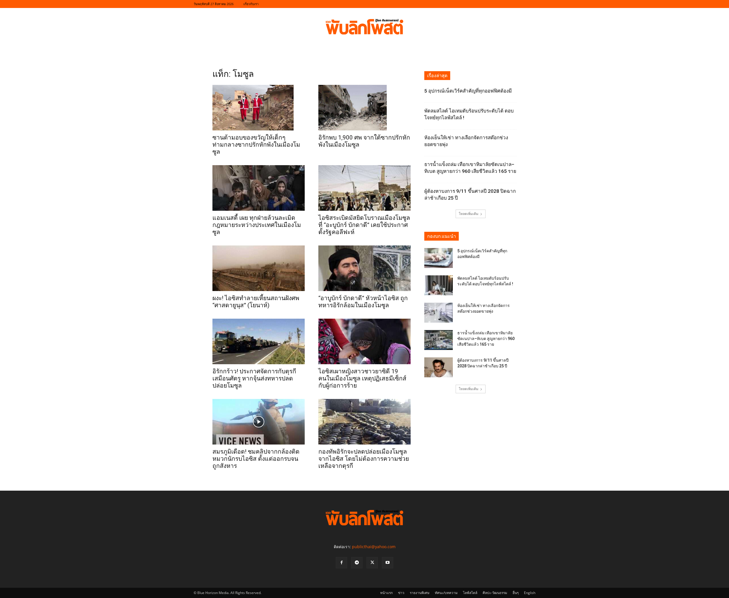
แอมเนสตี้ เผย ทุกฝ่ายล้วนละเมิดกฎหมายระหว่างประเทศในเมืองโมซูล (256, 224)
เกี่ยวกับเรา (251, 4)
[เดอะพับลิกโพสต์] (364, 27)
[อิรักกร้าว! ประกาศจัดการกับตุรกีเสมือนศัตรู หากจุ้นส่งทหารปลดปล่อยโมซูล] (258, 341)
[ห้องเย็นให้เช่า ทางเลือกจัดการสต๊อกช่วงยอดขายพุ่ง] (438, 313)
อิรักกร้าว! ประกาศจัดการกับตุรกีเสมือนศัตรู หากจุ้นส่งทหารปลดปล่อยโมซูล (254, 378)
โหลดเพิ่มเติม (468, 213)
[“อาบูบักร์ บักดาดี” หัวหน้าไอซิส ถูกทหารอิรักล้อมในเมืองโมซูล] (364, 268)
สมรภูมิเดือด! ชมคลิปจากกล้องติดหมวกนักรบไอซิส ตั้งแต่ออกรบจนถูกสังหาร (256, 458)
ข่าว (401, 592)
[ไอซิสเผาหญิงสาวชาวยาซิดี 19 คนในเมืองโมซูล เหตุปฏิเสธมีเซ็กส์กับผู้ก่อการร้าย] (364, 341)
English (529, 592)
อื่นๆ (516, 592)
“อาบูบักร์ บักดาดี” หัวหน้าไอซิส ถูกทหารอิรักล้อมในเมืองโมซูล (363, 302)
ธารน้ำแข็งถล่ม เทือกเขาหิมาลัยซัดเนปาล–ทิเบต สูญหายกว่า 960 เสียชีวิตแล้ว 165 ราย (486, 339)
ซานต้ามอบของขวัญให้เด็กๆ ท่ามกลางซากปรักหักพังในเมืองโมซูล (256, 144)
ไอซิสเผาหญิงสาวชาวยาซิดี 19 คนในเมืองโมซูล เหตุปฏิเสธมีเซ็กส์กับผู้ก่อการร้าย (362, 378)
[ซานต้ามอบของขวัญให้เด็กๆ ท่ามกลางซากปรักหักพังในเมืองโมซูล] (258, 107)
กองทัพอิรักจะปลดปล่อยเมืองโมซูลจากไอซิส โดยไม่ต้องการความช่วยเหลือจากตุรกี (363, 458)
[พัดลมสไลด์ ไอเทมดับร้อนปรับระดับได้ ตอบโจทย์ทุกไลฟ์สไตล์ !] (438, 285)
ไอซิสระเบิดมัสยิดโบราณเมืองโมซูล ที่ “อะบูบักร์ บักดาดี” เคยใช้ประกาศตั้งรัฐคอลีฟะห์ (364, 224)
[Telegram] (357, 562)
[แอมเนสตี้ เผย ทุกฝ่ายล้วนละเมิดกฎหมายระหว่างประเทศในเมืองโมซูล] (258, 188)
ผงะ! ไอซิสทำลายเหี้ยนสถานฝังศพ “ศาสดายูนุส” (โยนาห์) (255, 302)
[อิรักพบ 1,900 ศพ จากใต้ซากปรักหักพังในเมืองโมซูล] (364, 107)
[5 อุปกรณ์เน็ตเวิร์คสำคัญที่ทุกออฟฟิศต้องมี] (438, 258)
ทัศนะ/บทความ (446, 592)
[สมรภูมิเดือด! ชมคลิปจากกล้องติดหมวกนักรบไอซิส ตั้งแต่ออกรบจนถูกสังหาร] (258, 422)
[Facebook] (341, 562)
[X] (372, 562)
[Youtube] (387, 562)
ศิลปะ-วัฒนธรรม (495, 592)
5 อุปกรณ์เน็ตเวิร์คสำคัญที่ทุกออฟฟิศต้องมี (468, 91)
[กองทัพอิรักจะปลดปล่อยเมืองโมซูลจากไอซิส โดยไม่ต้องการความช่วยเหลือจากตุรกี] (364, 422)
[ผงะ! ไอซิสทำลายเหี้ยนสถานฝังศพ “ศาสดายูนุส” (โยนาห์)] (258, 268)
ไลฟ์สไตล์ (470, 592)
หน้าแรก (386, 592)
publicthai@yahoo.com (374, 546)
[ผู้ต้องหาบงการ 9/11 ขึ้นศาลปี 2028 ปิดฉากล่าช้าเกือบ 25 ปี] (438, 367)
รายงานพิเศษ (419, 592)
